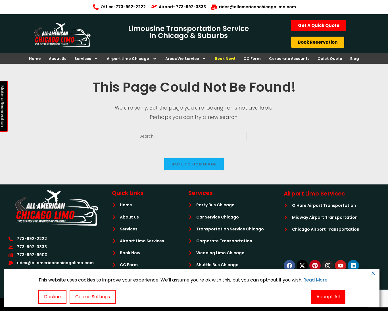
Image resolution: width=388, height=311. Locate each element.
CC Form (252, 58)
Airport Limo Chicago (128, 58)
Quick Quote (330, 58)
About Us (57, 58)
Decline (52, 296)
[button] (87, 58)
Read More (315, 280)
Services (82, 58)
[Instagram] (327, 265)
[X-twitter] (302, 265)
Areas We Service (182, 58)
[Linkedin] (353, 265)
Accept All (328, 296)
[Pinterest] (315, 265)
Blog (354, 58)
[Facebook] (289, 265)
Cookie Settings (92, 296)
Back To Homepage (194, 164)
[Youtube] (340, 265)
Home (35, 58)
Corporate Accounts (289, 58)
